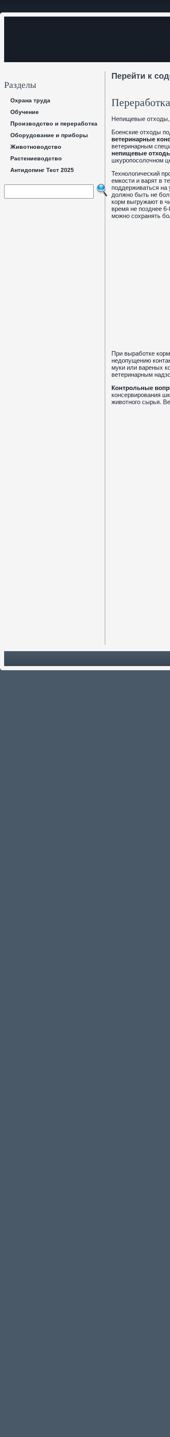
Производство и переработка (53, 123)
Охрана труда (30, 100)
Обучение (24, 112)
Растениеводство (36, 158)
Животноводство (35, 146)
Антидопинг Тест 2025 (42, 170)
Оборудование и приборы (49, 135)
